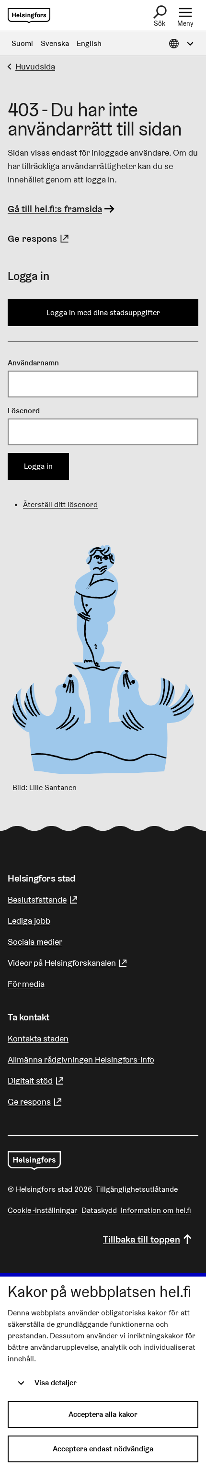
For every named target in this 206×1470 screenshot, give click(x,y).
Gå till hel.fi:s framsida (55, 209)
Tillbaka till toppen (141, 1239)
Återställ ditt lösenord (60, 504)
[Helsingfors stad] (34, 1160)
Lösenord (24, 411)
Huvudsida (35, 66)
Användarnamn (33, 363)
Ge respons (39, 238)
